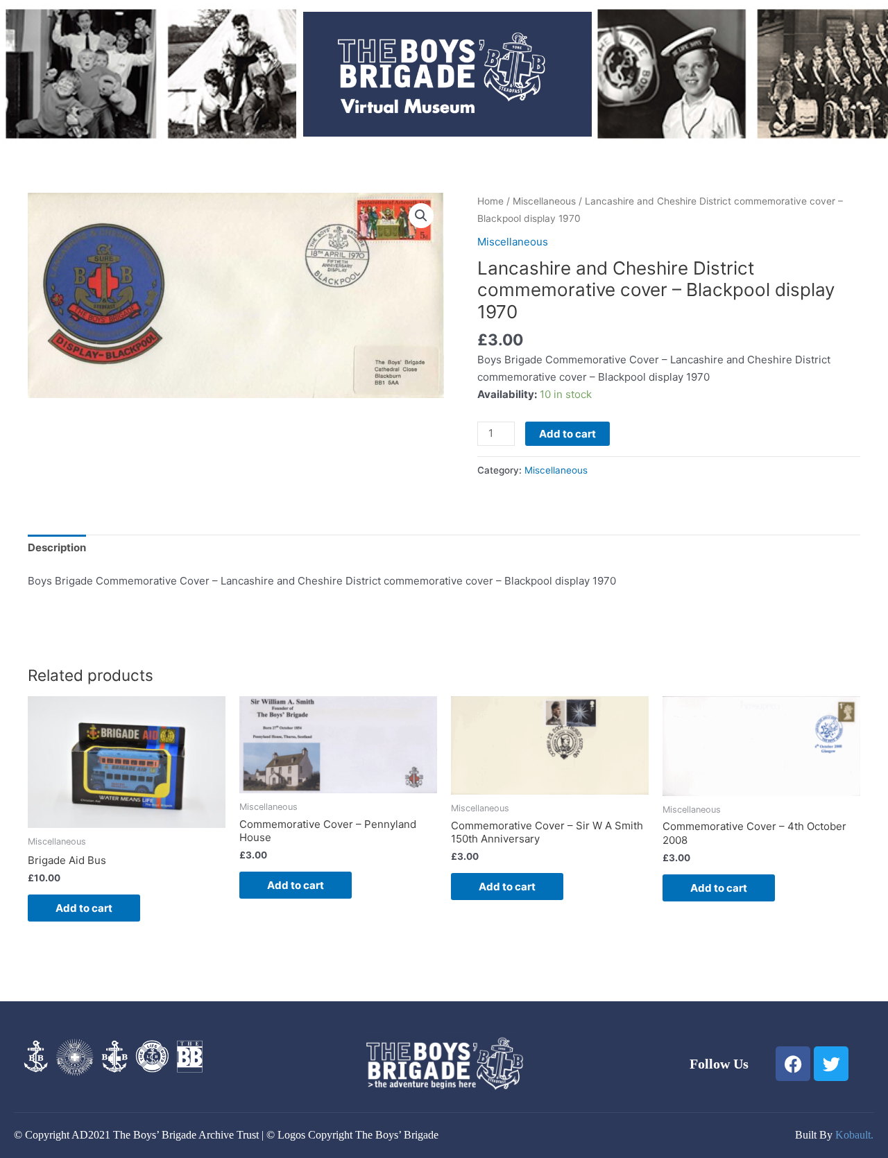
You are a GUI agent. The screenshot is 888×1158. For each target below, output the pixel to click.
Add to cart (567, 433)
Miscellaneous (544, 201)
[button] (421, 215)
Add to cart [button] (84, 908)
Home (490, 201)
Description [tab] (57, 547)
